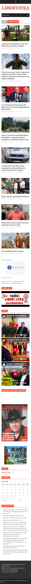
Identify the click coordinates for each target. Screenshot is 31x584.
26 (19, 495)
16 (7, 492)
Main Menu (7, 15)
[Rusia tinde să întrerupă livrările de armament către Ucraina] (15, 212)
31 (11, 497)
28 (27, 495)
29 (3, 497)
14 (27, 490)
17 (11, 492)
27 (23, 495)
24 (11, 495)
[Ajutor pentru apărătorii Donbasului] (15, 185)
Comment (20, 48)
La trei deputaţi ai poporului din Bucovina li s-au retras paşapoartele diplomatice (15, 107)
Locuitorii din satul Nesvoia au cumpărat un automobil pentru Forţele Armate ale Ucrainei (13, 168)
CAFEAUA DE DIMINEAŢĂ (9, 515)
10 (11, 490)
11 (15, 490)
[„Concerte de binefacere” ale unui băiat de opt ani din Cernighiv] (15, 33)
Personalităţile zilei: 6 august (13, 251)
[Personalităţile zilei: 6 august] (15, 240)
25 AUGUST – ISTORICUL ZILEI (10, 518)
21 (27, 492)
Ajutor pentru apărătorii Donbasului (15, 196)
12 (19, 490)
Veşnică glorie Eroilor (8, 520)
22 (3, 495)
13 (23, 490)
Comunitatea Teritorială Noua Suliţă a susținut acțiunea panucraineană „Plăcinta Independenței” (15, 534)
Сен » (20, 500)
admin (13, 48)
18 (15, 492)
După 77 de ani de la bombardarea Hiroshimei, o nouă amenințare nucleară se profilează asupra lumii (15, 137)
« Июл (4, 500)
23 (7, 495)
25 (15, 495)
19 (19, 492)
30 (7, 497)
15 (3, 492)
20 (23, 492)
